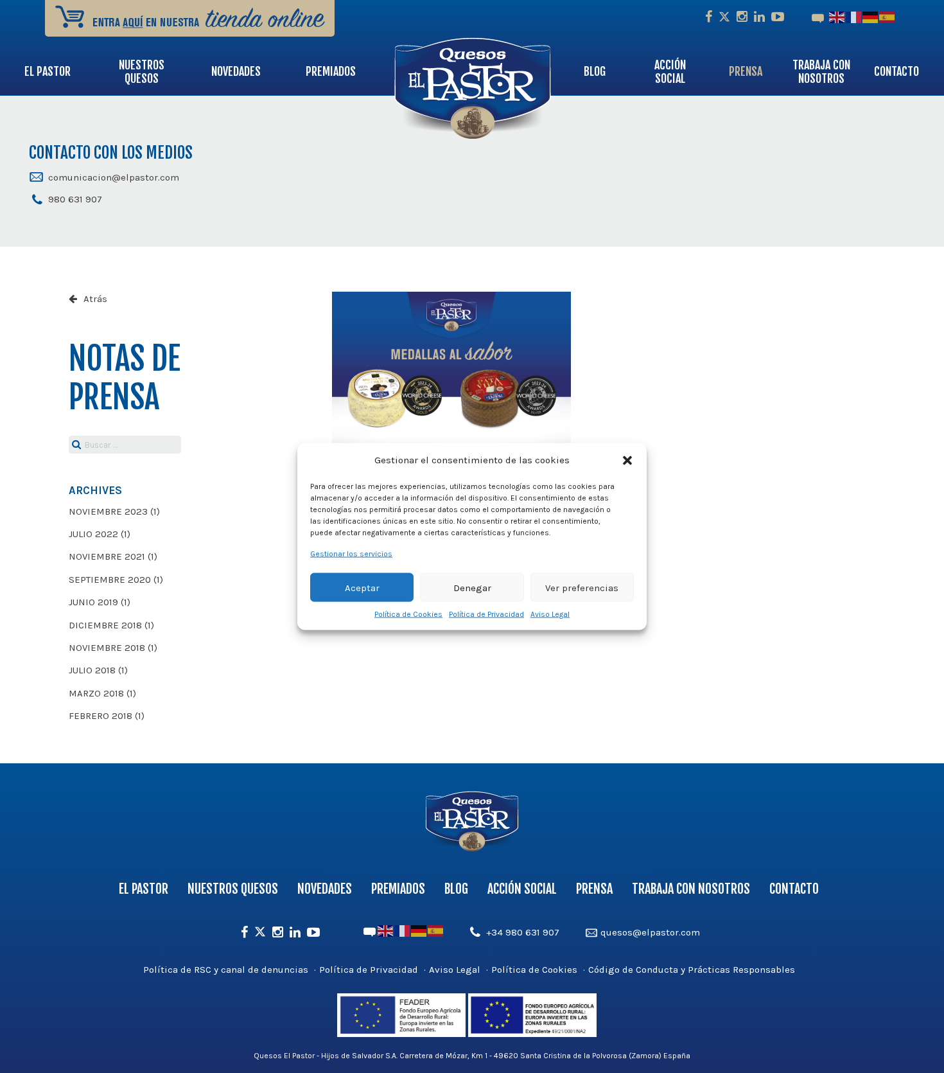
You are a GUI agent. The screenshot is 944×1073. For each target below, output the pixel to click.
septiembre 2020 (110, 579)
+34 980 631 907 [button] (522, 932)
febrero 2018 (100, 716)
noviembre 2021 (107, 556)
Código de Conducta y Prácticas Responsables (691, 969)
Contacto (896, 71)
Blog (595, 71)
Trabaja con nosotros (821, 71)
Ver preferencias (581, 587)
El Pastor (47, 71)
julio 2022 (93, 534)
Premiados (331, 71)
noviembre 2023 (108, 511)
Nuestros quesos (141, 71)
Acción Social (670, 71)
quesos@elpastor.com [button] (650, 932)
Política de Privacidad (486, 614)
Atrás (95, 299)
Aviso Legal (550, 614)
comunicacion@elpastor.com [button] (113, 177)
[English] (837, 16)
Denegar (472, 587)
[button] (627, 460)
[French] (854, 16)
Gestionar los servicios (351, 553)
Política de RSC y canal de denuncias (225, 969)
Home (519, 71)
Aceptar (362, 587)
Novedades (236, 71)
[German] (870, 16)
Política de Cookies (408, 614)
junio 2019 (93, 602)
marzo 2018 (96, 693)
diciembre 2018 (105, 625)
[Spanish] (887, 16)
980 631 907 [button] (75, 199)
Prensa (745, 71)
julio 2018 (92, 670)
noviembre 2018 (107, 647)
